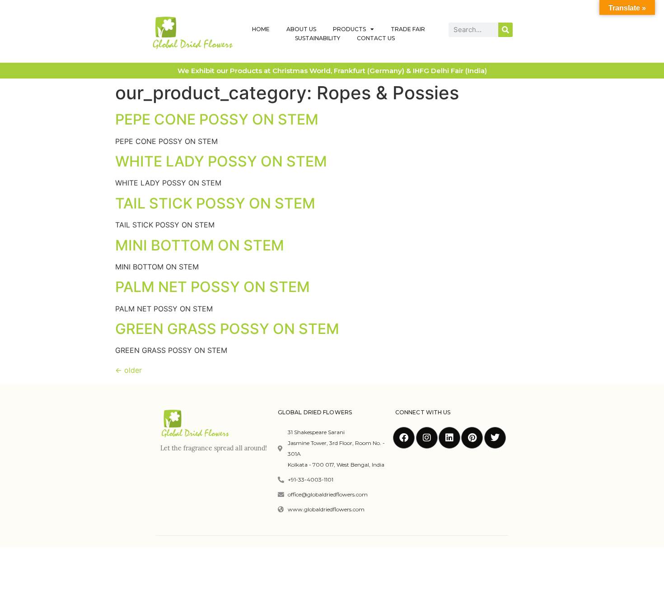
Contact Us (376, 38)
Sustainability (317, 38)
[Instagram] (427, 438)
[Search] (505, 30)
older (128, 370)
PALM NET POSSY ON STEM (212, 287)
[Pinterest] (472, 438)
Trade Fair (408, 29)
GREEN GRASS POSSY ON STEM (227, 329)
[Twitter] (495, 438)
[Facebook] (404, 438)
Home (261, 29)
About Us (301, 29)
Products (349, 29)
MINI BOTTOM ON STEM (199, 245)
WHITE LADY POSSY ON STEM (221, 161)
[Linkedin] (449, 438)
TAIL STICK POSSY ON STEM (215, 203)
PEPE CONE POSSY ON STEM (216, 119)
